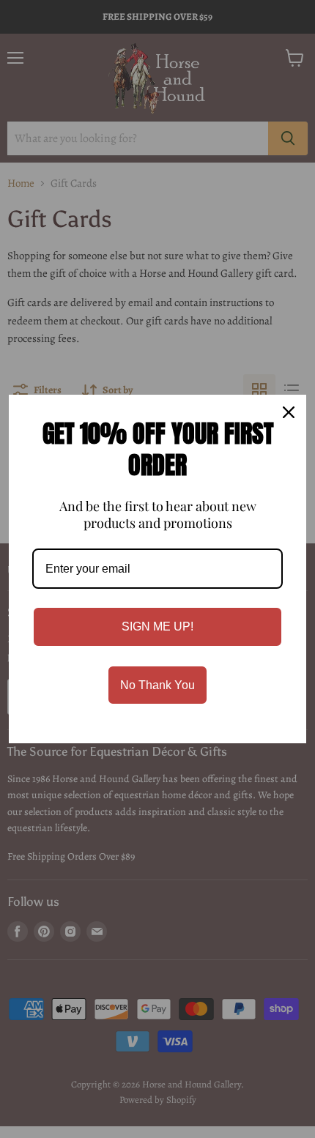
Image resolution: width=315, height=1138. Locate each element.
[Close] (288, 412)
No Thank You (157, 685)
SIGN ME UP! (157, 626)
